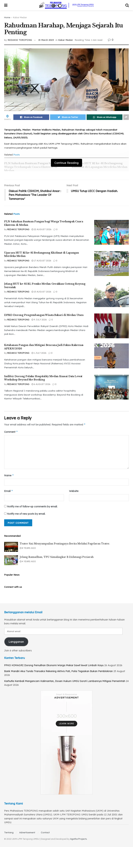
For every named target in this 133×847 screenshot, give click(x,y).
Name (9, 475)
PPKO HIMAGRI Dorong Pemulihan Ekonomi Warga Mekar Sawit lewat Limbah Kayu (54, 665)
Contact (45, 832)
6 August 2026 (41, 384)
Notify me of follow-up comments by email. (32, 506)
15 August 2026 (42, 291)
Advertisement (27, 832)
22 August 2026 (42, 229)
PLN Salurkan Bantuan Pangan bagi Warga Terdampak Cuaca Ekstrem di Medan (30, 167)
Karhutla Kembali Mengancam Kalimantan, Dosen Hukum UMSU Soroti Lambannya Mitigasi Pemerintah (64, 681)
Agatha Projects (78, 839)
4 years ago (28, 561)
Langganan (16, 641)
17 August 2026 (42, 260)
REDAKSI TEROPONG (20, 40)
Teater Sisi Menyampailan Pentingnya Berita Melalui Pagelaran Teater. (65, 543)
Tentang (9, 832)
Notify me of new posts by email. (26, 513)
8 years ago (28, 548)
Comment (11, 431)
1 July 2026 (39, 353)
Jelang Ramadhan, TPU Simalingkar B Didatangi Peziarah (57, 557)
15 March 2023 (46, 40)
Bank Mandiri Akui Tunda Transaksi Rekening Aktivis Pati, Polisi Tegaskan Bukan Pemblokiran (58, 671)
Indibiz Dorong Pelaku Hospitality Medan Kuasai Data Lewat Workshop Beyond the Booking (43, 378)
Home (7, 17)
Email (8, 491)
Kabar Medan (20, 17)
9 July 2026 (40, 319)
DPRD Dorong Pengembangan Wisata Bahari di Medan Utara (43, 315)
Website (73, 491)
